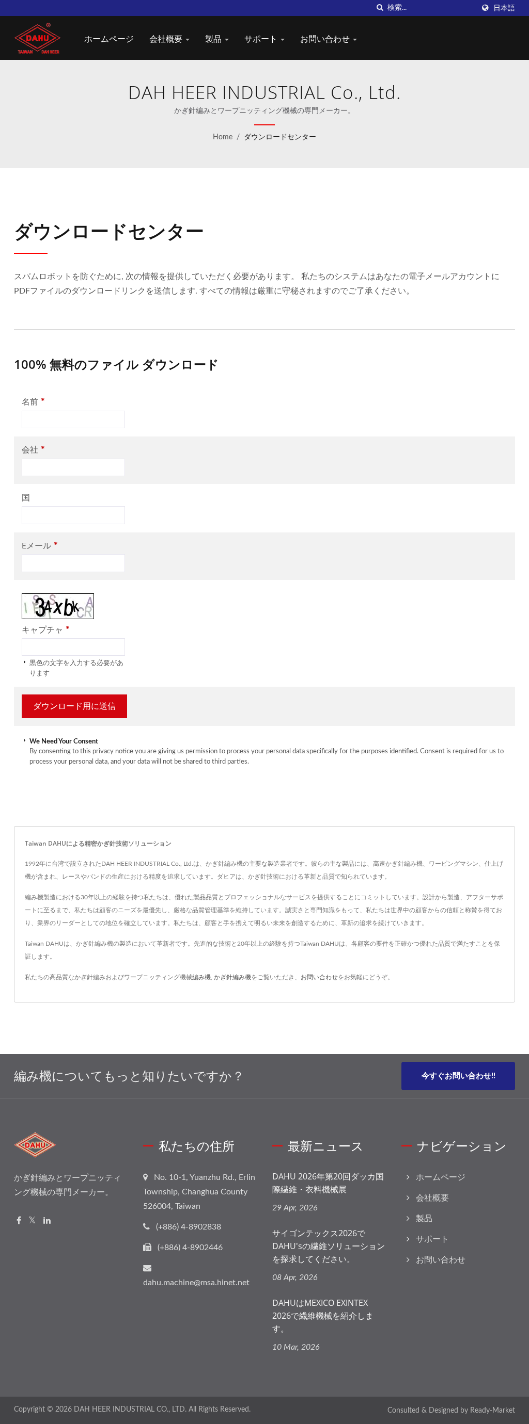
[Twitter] (32, 1221)
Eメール (40, 545)
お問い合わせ (326, 38)
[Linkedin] (47, 1221)
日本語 (504, 8)
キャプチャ (46, 629)
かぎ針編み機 (232, 977)
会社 (33, 449)
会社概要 (166, 38)
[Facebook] (19, 1221)
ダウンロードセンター (280, 137)
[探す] (379, 8)
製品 (214, 38)
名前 (33, 401)
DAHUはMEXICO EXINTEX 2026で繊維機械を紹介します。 (323, 1315)
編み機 (201, 977)
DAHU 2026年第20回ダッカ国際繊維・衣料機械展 (328, 1183)
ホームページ (109, 38)
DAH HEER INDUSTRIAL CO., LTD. (130, 1409)
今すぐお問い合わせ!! (458, 1076)
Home (222, 137)
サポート (261, 38)
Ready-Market (492, 1410)
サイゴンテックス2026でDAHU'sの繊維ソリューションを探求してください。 (328, 1246)
